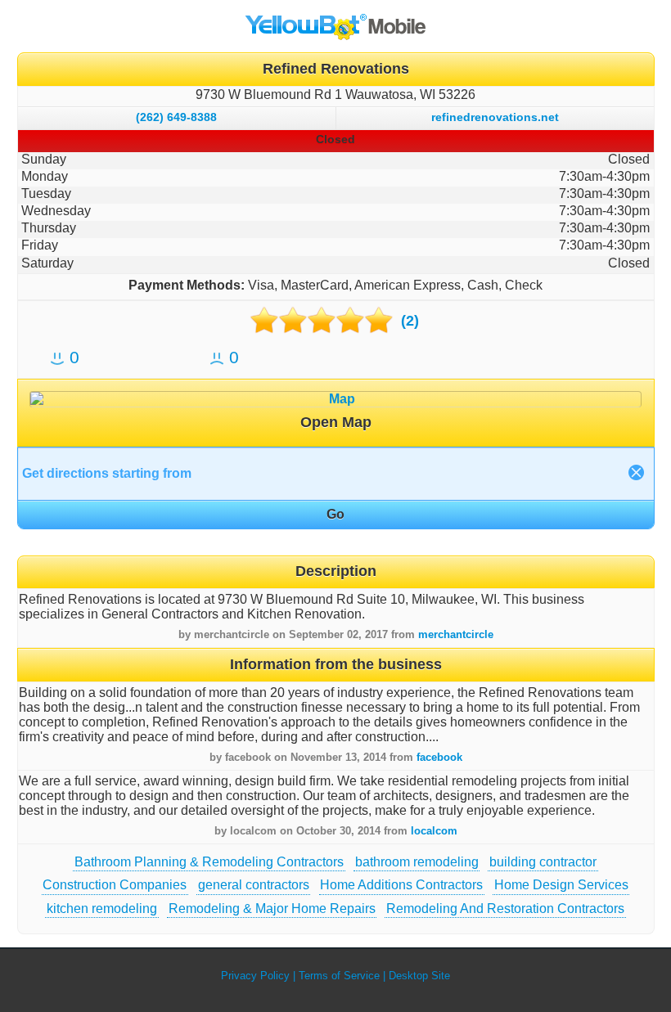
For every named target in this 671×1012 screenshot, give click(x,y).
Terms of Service (339, 975)
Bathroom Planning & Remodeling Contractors (209, 862)
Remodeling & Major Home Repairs (272, 908)
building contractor (543, 862)
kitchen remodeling (102, 908)
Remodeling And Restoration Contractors (505, 908)
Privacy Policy (255, 975)
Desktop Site (419, 975)
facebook (439, 757)
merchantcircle (455, 634)
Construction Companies (115, 885)
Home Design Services (561, 885)
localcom (434, 831)
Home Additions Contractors (401, 885)
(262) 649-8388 (176, 117)
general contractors (253, 885)
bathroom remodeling (417, 862)
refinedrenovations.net (495, 117)
